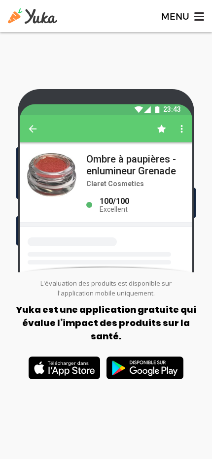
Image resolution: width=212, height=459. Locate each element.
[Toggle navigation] (182, 16)
